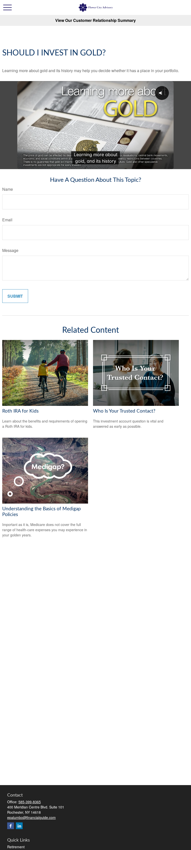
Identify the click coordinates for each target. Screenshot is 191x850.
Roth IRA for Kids (20, 411)
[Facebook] (10, 825)
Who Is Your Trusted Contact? (124, 411)
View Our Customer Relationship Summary (95, 20)
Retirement (16, 846)
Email (7, 220)
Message (10, 250)
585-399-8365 (29, 801)
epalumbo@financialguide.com (31, 817)
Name (7, 189)
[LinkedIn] (19, 825)
